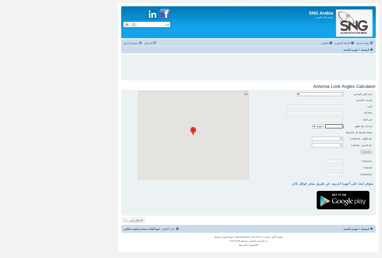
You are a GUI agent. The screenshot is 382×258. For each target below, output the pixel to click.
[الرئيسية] (354, 22)
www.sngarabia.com (245, 237)
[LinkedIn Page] (153, 20)
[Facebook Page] (165, 20)
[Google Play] (344, 190)
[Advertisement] (248, 65)
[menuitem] (344, 43)
